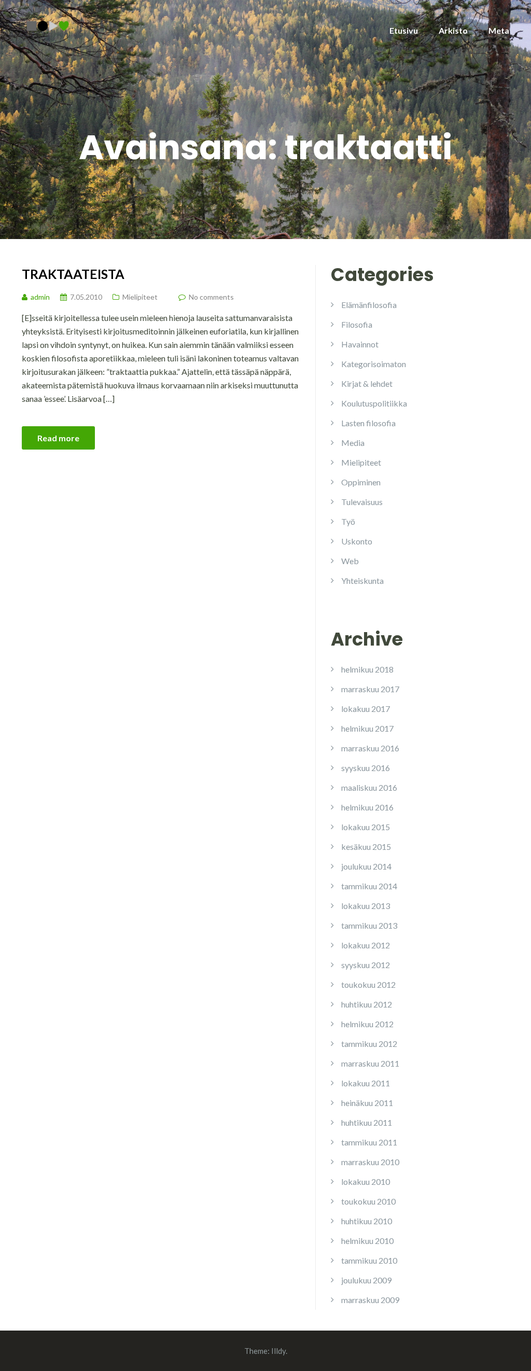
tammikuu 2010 (369, 1260)
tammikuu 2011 (369, 1142)
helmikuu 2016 (367, 807)
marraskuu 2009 (370, 1300)
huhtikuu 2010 (366, 1221)
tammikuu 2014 (369, 886)
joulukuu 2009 (366, 1280)
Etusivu (403, 30)
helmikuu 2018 (367, 669)
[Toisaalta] (48, 25)
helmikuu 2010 (367, 1241)
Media (353, 442)
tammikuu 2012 (369, 1043)
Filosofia (356, 324)
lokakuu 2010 (365, 1181)
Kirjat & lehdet (367, 383)
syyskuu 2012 (365, 965)
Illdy (278, 1350)
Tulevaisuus (362, 502)
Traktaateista (73, 274)
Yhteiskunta (362, 580)
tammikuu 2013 (369, 925)
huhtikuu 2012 (366, 1004)
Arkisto (453, 30)
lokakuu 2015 (365, 827)
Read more (58, 438)
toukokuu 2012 (368, 984)
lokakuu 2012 (365, 945)
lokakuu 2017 (365, 709)
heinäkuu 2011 (367, 1103)
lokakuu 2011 (365, 1083)
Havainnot (360, 344)
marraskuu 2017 (370, 689)
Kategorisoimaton (373, 364)
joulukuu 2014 (366, 866)
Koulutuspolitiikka (374, 403)
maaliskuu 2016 (369, 787)
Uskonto (356, 541)
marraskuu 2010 (370, 1162)
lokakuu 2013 (365, 906)
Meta (498, 30)
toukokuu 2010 (368, 1201)
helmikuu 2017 (367, 728)
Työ (348, 521)
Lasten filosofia (368, 423)
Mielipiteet (140, 296)
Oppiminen (361, 482)
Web (350, 561)
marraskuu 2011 (370, 1063)
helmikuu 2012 (367, 1024)
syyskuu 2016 (365, 768)
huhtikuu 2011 (366, 1122)
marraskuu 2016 (370, 748)
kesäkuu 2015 (366, 846)
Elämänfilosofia (369, 305)
